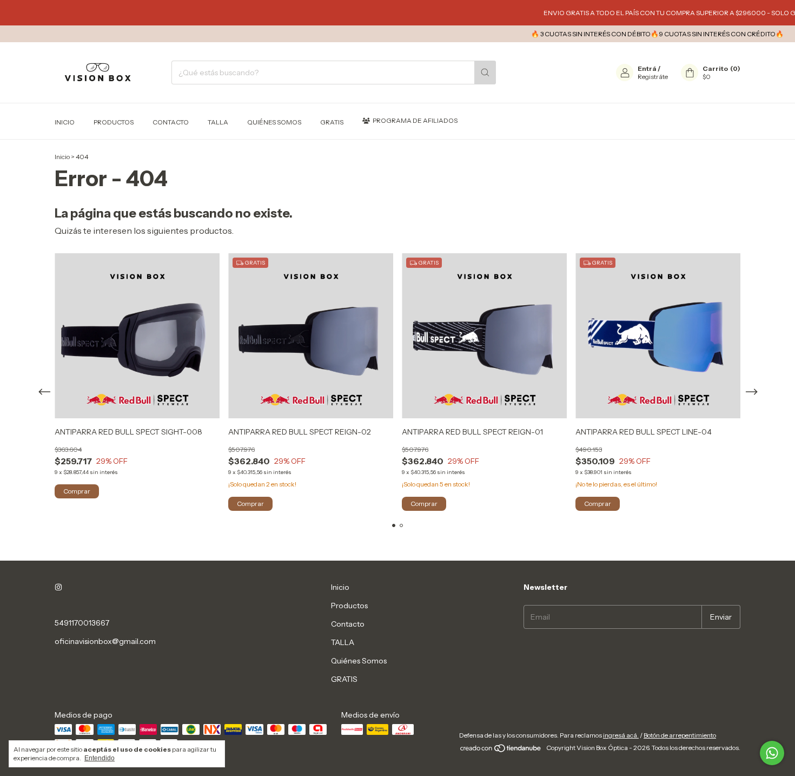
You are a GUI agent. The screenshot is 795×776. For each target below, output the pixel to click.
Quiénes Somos (274, 122)
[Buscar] (485, 72)
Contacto (171, 122)
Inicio (65, 122)
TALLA (218, 122)
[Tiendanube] (501, 750)
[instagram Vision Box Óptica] (58, 587)
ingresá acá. (621, 735)
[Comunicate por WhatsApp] (772, 753)
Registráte (653, 77)
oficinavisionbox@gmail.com (105, 641)
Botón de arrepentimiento (680, 735)
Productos (114, 122)
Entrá (647, 68)
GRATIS (331, 122)
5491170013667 (82, 623)
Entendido (99, 758)
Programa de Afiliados (415, 120)
